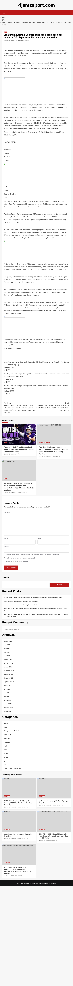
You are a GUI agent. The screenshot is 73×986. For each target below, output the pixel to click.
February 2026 (8, 663)
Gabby (6, 454)
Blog (5, 727)
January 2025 (8, 711)
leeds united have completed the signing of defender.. (21, 601)
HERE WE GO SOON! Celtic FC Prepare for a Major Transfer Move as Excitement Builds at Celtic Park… (35, 610)
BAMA (6, 723)
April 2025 (7, 700)
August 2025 (8, 685)
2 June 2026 (55, 456)
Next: (52, 406)
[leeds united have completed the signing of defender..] (54, 788)
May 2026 (7, 652)
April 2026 (7, 656)
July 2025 (7, 689)
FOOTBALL (7, 734)
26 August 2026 (50, 840)
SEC (5, 765)
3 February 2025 (21, 40)
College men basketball (11, 731)
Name (6, 538)
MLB (5, 746)
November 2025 (9, 674)
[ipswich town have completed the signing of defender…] (19, 821)
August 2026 (8, 641)
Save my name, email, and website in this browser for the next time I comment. (32, 554)
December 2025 (9, 670)
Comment (7, 512)
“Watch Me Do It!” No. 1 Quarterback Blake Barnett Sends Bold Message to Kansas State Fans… (18, 449)
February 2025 (8, 707)
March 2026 (8, 659)
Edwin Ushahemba (10, 40)
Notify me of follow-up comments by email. (20, 558)
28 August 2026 (21, 807)
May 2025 (7, 696)
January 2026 (8, 667)
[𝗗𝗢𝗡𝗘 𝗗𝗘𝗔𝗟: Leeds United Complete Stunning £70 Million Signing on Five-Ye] (19, 788)
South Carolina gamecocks (12, 769)
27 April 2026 (20, 492)
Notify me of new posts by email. (17, 561)
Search (5, 577)
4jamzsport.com (36, 5)
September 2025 (9, 682)
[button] (4, 12)
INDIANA (7, 742)
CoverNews (43, 883)
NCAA (44, 442)
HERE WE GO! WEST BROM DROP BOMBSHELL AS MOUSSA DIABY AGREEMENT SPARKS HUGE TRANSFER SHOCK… (36, 616)
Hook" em (7, 738)
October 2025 (8, 678)
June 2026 (7, 648)
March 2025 (8, 704)
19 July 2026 (14, 454)
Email (39, 538)
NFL (5, 32)
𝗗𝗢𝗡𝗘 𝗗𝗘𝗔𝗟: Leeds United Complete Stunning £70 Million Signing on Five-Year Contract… (33, 597)
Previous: (20, 408)
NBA (40, 442)
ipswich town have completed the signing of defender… (21, 605)
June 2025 (7, 693)
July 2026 (7, 645)
